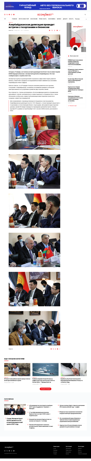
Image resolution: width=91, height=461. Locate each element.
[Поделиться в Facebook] (50, 30)
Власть (79, 450)
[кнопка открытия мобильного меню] (5, 19)
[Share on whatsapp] (54, 30)
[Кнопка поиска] (85, 14)
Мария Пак (11, 30)
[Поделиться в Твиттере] (52, 30)
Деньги (80, 448)
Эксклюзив (68, 448)
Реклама (55, 450)
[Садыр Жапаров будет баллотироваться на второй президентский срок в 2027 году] (15, 409)
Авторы (55, 452)
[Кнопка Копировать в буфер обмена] (59, 30)
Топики (55, 453)
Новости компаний (82, 453)
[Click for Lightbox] (34, 132)
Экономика (68, 452)
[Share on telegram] (57, 30)
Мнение (80, 452)
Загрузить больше (45, 388)
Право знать (69, 450)
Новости (11, 22)
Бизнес (67, 453)
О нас (54, 448)
